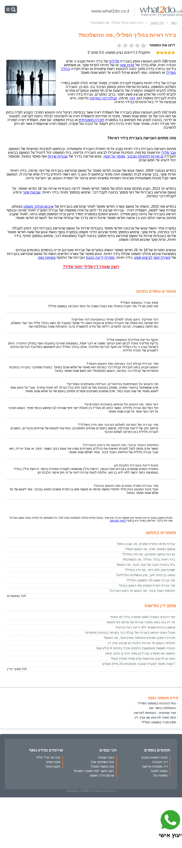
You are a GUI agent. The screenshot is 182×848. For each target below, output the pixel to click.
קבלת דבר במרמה (103, 98)
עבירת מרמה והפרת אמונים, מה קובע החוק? (146, 544)
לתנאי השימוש (118, 520)
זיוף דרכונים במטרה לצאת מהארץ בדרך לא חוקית (142, 617)
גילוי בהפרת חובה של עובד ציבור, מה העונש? (145, 565)
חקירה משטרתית (91, 120)
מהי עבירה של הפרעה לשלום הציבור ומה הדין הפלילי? (118, 424)
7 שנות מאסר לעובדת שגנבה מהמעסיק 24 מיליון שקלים (138, 664)
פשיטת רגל (160, 775)
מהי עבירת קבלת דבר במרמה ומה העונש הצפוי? (122, 363)
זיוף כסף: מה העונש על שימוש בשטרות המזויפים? (121, 404)
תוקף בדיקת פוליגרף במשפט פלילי (132, 340)
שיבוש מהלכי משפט (38, 206)
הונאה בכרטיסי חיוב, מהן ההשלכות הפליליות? (145, 575)
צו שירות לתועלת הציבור (145, 156)
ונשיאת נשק (47, 257)
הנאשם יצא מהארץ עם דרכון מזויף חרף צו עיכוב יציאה (140, 653)
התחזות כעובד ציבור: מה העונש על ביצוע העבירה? (120, 445)
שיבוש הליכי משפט (102, 775)
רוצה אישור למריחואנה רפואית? (93, 771)
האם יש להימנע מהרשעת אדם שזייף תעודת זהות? (142, 658)
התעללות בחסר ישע (162, 708)
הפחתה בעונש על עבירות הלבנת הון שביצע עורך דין (141, 643)
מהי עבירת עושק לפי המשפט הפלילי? (150, 580)
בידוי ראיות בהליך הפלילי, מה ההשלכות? (149, 559)
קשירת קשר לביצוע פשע (152, 257)
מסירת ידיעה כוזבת (100, 257)
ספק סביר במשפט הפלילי (139, 302)
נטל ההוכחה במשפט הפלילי (157, 703)
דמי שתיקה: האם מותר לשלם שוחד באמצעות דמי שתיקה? (114, 319)
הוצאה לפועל (159, 771)
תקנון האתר (52, 766)
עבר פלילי (168, 152)
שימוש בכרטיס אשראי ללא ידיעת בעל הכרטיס (145, 627)
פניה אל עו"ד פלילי (48, 757)
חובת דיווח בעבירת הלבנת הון (136, 465)
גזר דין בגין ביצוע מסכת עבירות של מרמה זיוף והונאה (141, 622)
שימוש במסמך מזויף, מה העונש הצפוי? (150, 549)
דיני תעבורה (160, 762)
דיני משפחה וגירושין (155, 766)
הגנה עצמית (106, 757)
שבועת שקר (32, 192)
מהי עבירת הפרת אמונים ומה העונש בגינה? (126, 486)
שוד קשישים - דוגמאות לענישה (155, 713)
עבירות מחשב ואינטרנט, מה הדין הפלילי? (148, 554)
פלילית (114, 61)
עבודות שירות (58, 156)
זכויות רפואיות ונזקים (154, 757)
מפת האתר (53, 762)
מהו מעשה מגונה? (102, 766)
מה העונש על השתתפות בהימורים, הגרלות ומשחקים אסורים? (112, 384)
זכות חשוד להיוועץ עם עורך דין (155, 717)
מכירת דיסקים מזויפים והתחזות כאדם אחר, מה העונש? (139, 638)
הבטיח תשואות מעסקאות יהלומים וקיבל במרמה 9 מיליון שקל (135, 648)
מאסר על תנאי (114, 156)
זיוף (132, 98)
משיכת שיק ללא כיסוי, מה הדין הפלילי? (150, 570)
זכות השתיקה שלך (102, 762)
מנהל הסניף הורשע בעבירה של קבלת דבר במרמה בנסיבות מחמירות (130, 632)
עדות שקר (126, 65)
